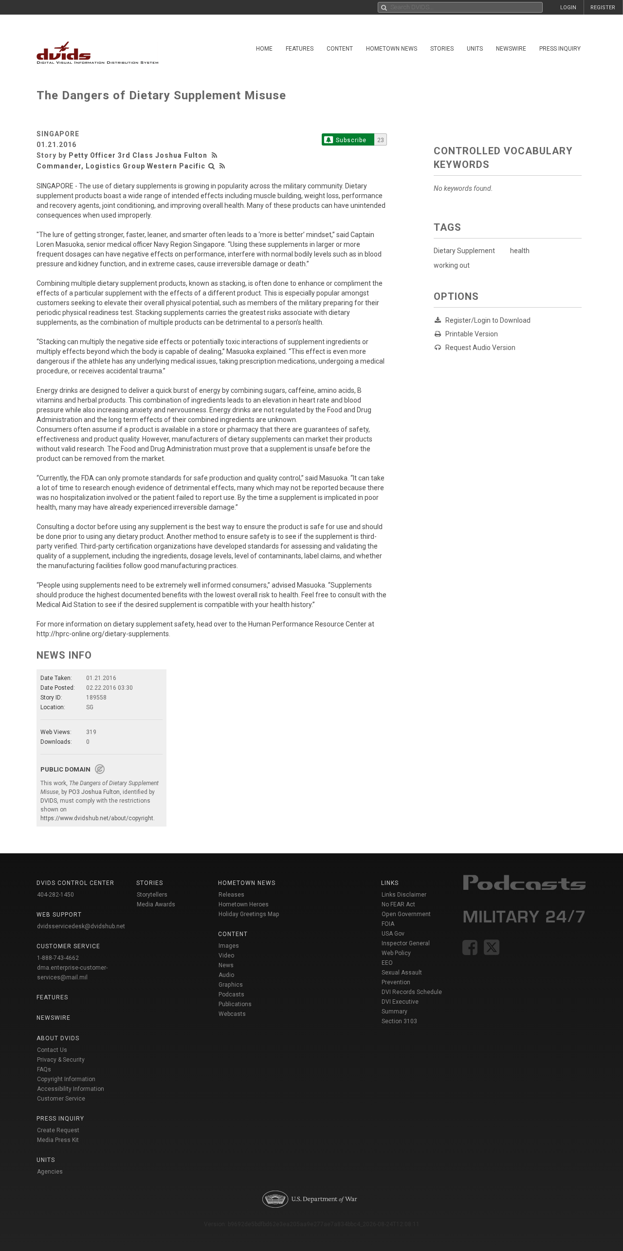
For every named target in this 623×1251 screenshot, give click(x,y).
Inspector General (406, 943)
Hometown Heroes (244, 904)
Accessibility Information (70, 1088)
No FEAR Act (398, 904)
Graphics (231, 984)
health (520, 251)
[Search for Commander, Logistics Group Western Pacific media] (211, 166)
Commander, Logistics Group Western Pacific (121, 166)
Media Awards (156, 904)
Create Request (58, 1130)
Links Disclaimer (404, 894)
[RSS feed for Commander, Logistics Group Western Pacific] (222, 166)
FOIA (388, 923)
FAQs (44, 1069)
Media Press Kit (58, 1140)
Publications (235, 1004)
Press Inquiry (560, 48)
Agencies (50, 1171)
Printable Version (471, 334)
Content (340, 48)
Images (229, 945)
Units (475, 48)
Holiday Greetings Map (249, 914)
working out (452, 265)
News (226, 965)
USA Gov (393, 933)
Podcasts (231, 994)
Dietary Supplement (464, 251)
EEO (387, 962)
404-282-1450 (55, 894)
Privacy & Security (61, 1059)
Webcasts (232, 1014)
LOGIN (568, 7)
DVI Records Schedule (412, 992)
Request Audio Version (480, 347)
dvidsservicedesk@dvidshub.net (81, 926)
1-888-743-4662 (58, 958)
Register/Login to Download (488, 320)
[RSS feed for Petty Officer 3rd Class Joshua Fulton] (215, 155)
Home (264, 48)
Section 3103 (399, 1021)
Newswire (511, 48)
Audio (226, 975)
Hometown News (391, 48)
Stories (442, 48)
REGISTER (602, 7)
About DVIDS (58, 1038)
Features (299, 48)
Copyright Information (66, 1079)
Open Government (406, 914)
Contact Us (52, 1050)
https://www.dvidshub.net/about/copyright (96, 818)
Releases (231, 894)
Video (226, 955)
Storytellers (152, 894)
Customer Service (61, 1098)
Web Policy (396, 953)
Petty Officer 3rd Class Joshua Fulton (138, 155)
